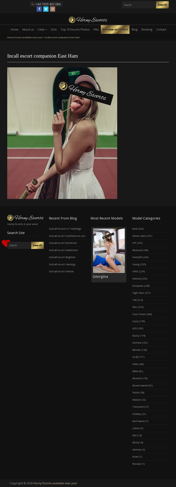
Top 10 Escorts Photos (75, 29)
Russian (136, 463)
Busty (135, 335)
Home (14, 29)
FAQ (96, 29)
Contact (161, 29)
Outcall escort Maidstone (63, 250)
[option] (108, 254)
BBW (135, 371)
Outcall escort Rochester (63, 243)
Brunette (137, 378)
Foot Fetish (138, 314)
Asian (135, 456)
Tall (134, 300)
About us (28, 29)
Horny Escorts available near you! (55, 483)
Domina (136, 342)
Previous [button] (90, 256)
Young (136, 264)
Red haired (138, 421)
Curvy (135, 321)
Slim (134, 307)
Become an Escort (115, 29)
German (136, 449)
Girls (54, 29)
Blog (135, 29)
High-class (138, 292)
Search (162, 4)
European (137, 285)
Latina (135, 428)
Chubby (136, 414)
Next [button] (127, 256)
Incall (135, 356)
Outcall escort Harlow (61, 271)
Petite (135, 392)
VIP (134, 243)
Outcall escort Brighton (62, 257)
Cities (41, 29)
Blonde (136, 349)
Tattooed (138, 406)
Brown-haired (140, 385)
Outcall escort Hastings (62, 264)
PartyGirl (137, 257)
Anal (134, 228)
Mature (136, 399)
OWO (135, 271)
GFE (134, 328)
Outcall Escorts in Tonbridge (65, 228)
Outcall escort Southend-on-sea (67, 236)
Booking (146, 29)
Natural (136, 278)
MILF (135, 435)
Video (135, 364)
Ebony (135, 442)
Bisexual (137, 250)
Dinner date (139, 236)
